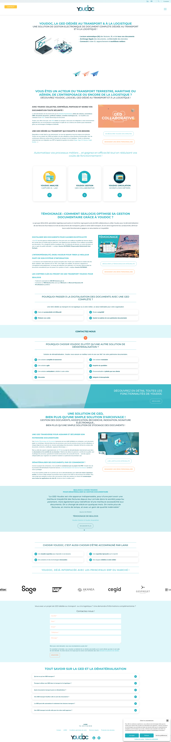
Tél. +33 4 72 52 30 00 (85, 726)
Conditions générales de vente (78, 730)
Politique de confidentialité (151, 739)
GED (43, 117)
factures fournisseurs (65, 113)
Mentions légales (94, 730)
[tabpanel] (85, 509)
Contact (10, 7)
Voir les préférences (161, 735)
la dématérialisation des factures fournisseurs (73, 467)
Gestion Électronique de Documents (45, 441)
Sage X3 (80, 140)
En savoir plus (85, 526)
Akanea (85, 140)
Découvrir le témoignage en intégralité (118, 264)
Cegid (90, 140)
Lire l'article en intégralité (118, 461)
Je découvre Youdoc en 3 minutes (118, 134)
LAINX (85, 724)
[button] (167, 720)
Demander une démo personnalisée (118, 142)
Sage (75, 140)
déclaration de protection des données (109, 650)
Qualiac (34, 142)
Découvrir (156, 401)
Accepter (132, 735)
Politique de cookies (139, 739)
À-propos (166, 1)
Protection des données (108, 730)
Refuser (146, 735)
